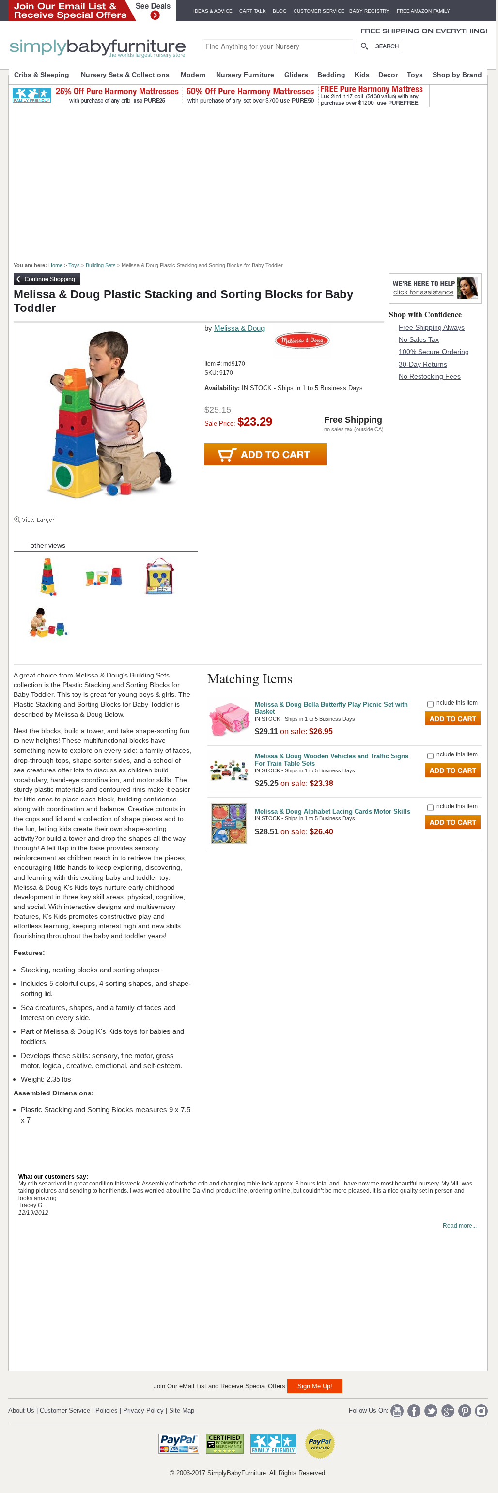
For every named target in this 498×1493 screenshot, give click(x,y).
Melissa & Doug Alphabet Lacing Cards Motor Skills (332, 811)
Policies (106, 1410)
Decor (388, 74)
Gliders (296, 74)
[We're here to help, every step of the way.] (435, 301)
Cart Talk (252, 11)
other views (48, 545)
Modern (193, 74)
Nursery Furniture (245, 74)
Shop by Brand (457, 74)
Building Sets (101, 265)
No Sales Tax (419, 339)
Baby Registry (369, 11)
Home (55, 265)
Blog (280, 11)
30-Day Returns (423, 364)
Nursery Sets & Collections (125, 74)
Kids (362, 74)
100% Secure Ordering (434, 351)
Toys (415, 74)
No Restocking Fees (430, 376)
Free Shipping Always (432, 327)
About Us (21, 1410)
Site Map (181, 1410)
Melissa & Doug (239, 328)
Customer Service (319, 11)
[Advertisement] (253, 180)
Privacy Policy (143, 1410)
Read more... (460, 1225)
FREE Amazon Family (423, 11)
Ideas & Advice (213, 11)
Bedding (331, 74)
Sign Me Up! (314, 1386)
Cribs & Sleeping (41, 74)
